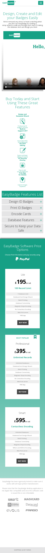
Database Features (21, 220)
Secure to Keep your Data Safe (22, 228)
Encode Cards (21, 214)
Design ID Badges (21, 201)
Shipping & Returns (22, 550)
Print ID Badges (21, 208)
